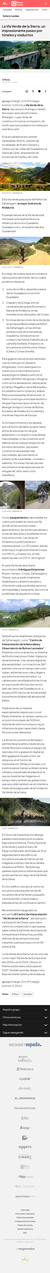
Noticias (18, 10)
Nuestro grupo (11, 1009)
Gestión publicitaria (25, 1229)
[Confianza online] (25, 1262)
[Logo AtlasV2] (25, 1176)
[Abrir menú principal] (45, 3)
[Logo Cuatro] (25, 1078)
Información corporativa (25, 1214)
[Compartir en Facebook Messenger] (39, 91)
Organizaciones (32, 10)
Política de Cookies (25, 1225)
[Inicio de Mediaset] (5, 3)
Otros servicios (12, 1017)
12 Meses (15, 994)
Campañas (7, 10)
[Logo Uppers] (25, 1147)
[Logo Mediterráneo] (25, 1196)
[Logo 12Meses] (25, 1167)
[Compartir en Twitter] (33, 91)
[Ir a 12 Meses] (17, 3)
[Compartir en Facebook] (45, 91)
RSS (25, 1233)
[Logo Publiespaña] (25, 1186)
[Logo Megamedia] (26, 1249)
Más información (12, 1024)
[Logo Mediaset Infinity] (25, 1059)
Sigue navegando (13, 1032)
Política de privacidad (25, 1217)
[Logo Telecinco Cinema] (25, 1157)
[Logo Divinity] (25, 1088)
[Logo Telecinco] (25, 1068)
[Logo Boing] (25, 1117)
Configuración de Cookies (25, 1221)
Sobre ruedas (11, 15)
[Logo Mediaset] (25, 1046)
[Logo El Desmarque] (25, 1098)
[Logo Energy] (25, 1127)
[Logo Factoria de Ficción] (25, 1108)
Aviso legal (25, 1210)
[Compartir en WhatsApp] (26, 91)
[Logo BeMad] (25, 1137)
